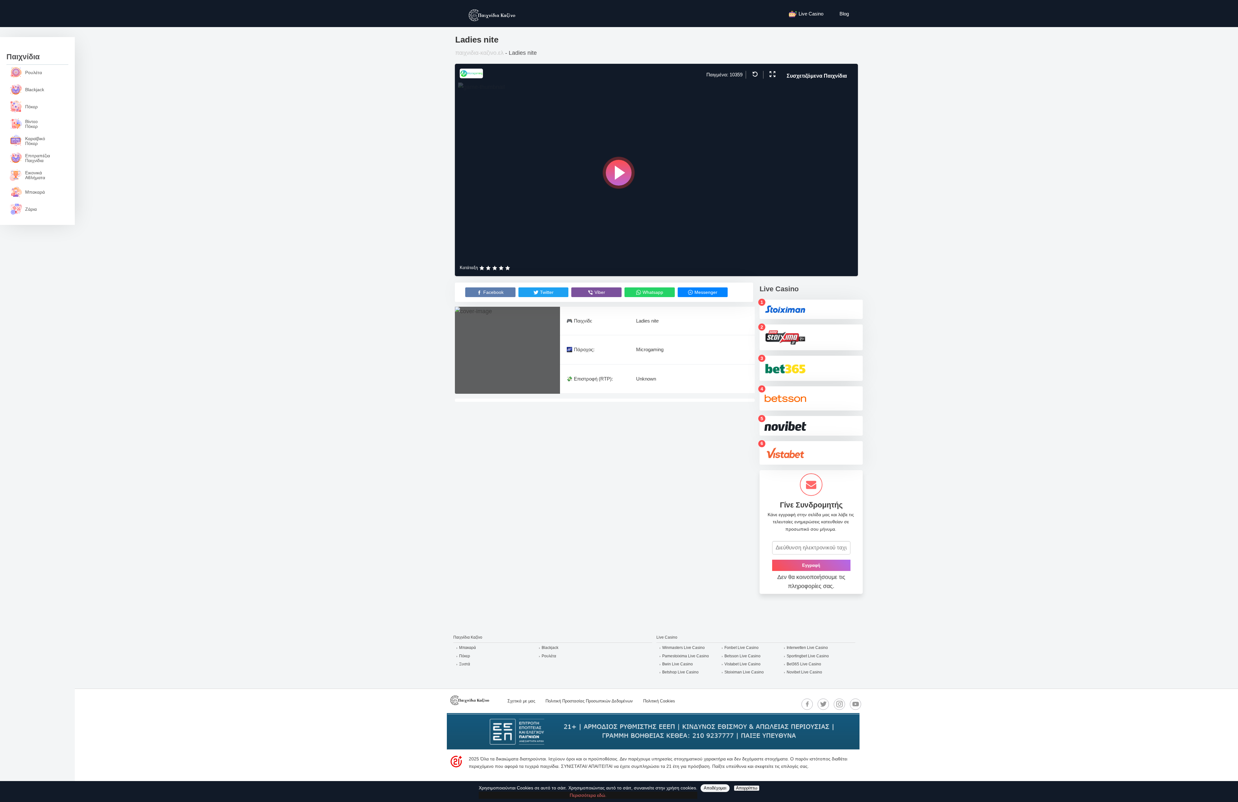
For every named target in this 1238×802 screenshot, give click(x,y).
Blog (844, 13)
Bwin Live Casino (677, 664)
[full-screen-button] (771, 74)
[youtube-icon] (855, 704)
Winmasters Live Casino (683, 647)
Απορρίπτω (746, 788)
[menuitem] (809, 13)
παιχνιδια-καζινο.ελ (479, 53)
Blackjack (550, 647)
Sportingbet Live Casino (808, 656)
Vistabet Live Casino (742, 664)
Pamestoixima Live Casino (685, 656)
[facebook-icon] (807, 704)
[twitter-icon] (823, 704)
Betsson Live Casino (742, 656)
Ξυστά (464, 664)
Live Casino (811, 13)
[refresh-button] (754, 74)
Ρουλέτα (549, 656)
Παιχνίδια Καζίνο (467, 637)
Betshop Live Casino (680, 672)
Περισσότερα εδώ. (588, 795)
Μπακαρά (467, 647)
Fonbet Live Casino (741, 647)
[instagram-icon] (839, 704)
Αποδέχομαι (715, 788)
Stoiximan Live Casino (744, 672)
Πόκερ (464, 656)
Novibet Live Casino (804, 672)
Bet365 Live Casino (804, 664)
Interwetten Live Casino (807, 647)
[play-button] (618, 172)
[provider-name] (471, 76)
